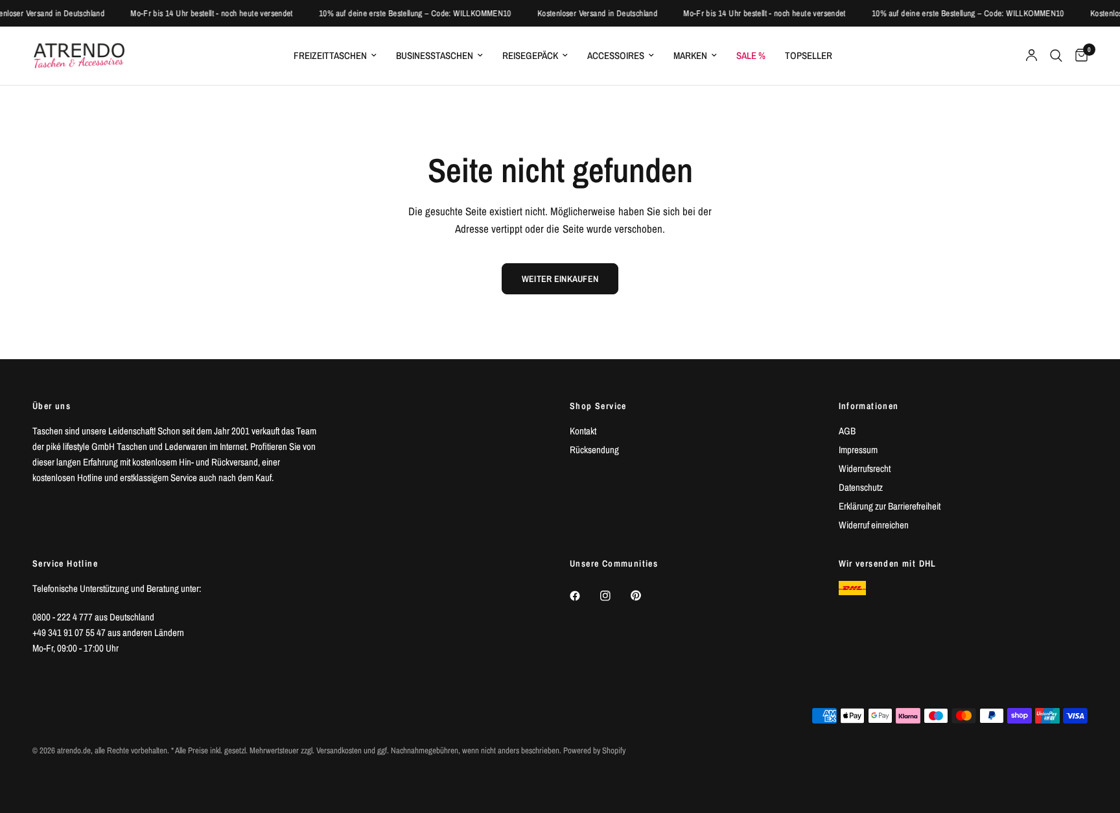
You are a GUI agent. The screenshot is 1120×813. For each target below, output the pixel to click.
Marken (690, 55)
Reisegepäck (530, 55)
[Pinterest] (645, 595)
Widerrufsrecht (865, 468)
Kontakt (583, 431)
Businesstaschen (434, 55)
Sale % (750, 55)
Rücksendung (594, 449)
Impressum (858, 449)
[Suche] (1056, 56)
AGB (847, 431)
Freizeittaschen (330, 55)
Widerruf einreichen (874, 525)
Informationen (869, 405)
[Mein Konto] (1032, 56)
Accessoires (615, 55)
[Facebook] (584, 596)
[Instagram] (614, 596)
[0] (1078, 56)
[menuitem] (335, 55)
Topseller (808, 55)
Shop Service (598, 405)
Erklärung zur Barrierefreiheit (889, 506)
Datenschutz (861, 487)
